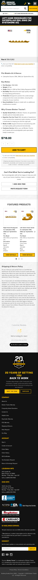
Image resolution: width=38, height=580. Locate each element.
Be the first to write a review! (19, 345)
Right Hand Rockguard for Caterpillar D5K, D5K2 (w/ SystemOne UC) (10, 231)
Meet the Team (12, 391)
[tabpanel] (10, 232)
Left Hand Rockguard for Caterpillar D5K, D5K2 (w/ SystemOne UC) (24, 13)
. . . (11, 13)
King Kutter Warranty (7, 419)
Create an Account (7, 446)
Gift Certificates (6, 456)
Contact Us (5, 412)
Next (34, 232)
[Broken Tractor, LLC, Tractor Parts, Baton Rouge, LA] (8, 498)
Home (6, 13)
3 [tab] (21, 259)
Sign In (3, 442)
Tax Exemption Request (8, 460)
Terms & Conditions (23, 570)
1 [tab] (16, 259)
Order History (5, 453)
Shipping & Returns (7, 426)
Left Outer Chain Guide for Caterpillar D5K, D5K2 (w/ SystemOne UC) (27, 231)
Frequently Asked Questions (9, 408)
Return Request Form (21, 305)
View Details (11, 255)
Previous (3, 232)
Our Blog (25, 391)
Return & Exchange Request (9, 463)
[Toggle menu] (35, 3)
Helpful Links (5, 415)
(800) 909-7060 (11, 478)
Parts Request (5, 430)
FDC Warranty (5, 422)
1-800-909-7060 (19, 184)
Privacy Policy (13, 570)
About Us (4, 401)
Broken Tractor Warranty (8, 405)
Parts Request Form (19, 189)
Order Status (5, 449)
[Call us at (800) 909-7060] (25, 4)
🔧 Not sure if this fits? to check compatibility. (18, 65)
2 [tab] (19, 259)
